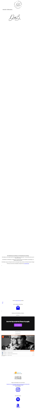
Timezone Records (18, 300)
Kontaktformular (26, 263)
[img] (18, 5)
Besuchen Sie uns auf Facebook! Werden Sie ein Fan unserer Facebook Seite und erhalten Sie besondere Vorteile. (18, 384)
